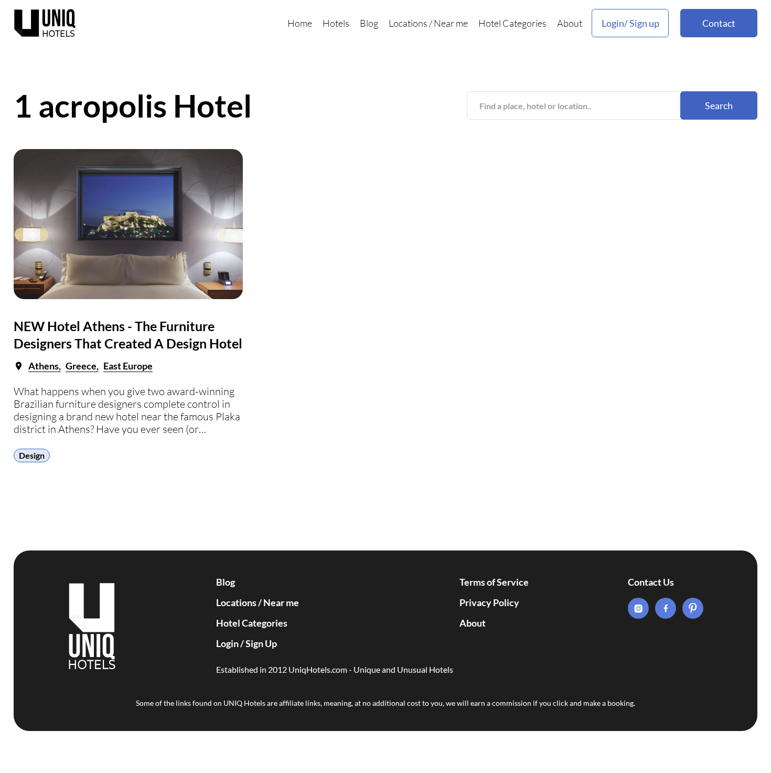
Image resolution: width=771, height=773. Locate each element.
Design (32, 455)
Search (719, 105)
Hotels (336, 23)
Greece (81, 366)
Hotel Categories (512, 23)
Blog (369, 23)
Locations (408, 23)
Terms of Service (494, 582)
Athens (43, 366)
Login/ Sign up (630, 23)
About (569, 23)
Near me (451, 23)
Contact (718, 23)
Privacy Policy (489, 602)
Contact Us (651, 582)
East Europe (128, 366)
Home (299, 23)
